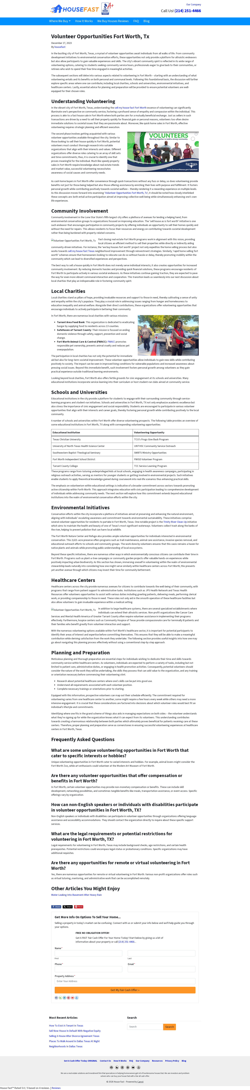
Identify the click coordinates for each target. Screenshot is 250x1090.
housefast (60, 47)
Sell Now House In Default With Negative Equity (75, 1031)
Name (58, 948)
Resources (157, 1060)
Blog (146, 21)
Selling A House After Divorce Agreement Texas (74, 1036)
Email (131, 964)
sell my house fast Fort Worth (131, 108)
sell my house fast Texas (81, 251)
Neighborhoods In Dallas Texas (65, 1046)
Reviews (56, 1088)
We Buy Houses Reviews (113, 21)
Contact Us (105, 1060)
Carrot (140, 1081)
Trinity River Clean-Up (175, 522)
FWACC (112, 342)
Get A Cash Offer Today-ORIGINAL (80, 1060)
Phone (59, 964)
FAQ (136, 21)
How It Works (84, 21)
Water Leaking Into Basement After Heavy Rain (76, 895)
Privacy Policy (172, 1060)
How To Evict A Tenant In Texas (66, 1025)
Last (130, 958)
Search (169, 1027)
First (57, 958)
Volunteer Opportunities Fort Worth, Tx (126, 193)
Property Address (65, 976)
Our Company (193, 4)
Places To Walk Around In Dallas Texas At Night (74, 1041)
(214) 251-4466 (187, 11)
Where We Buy (58, 21)
